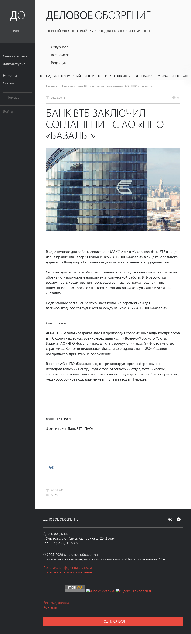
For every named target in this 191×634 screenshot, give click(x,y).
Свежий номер (15, 56)
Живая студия (14, 63)
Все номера (60, 54)
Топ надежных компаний (60, 76)
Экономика (143, 76)
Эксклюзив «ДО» (117, 76)
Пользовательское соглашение (67, 572)
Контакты (50, 607)
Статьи (8, 83)
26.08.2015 (58, 97)
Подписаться (113, 621)
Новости (10, 75)
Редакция (59, 62)
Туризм (162, 76)
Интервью (92, 76)
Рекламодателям (56, 602)
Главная (51, 86)
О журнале (59, 46)
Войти (8, 111)
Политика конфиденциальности (67, 567)
